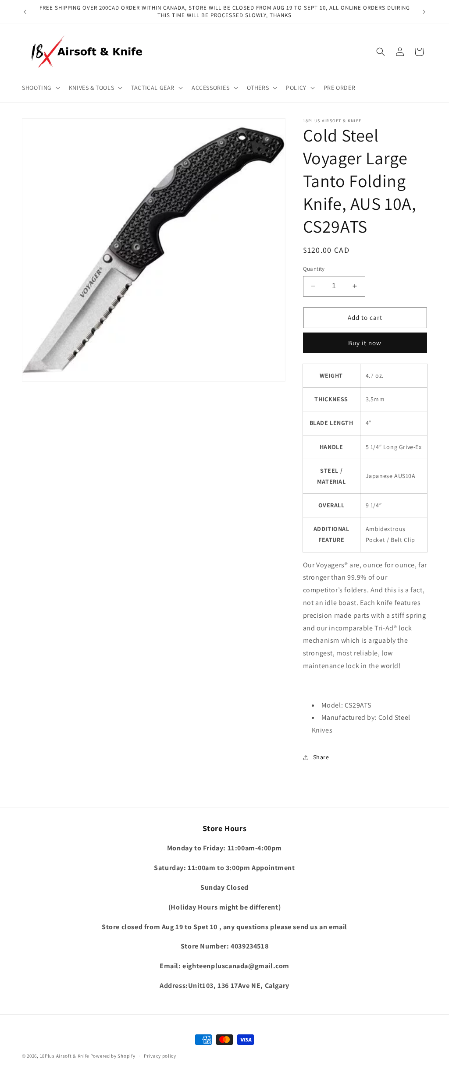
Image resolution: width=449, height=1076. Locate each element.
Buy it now (364, 343)
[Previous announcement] (25, 12)
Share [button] (321, 757)
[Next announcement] (424, 12)
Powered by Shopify (112, 1056)
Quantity (314, 269)
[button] (40, 87)
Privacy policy (160, 1056)
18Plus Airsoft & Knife (64, 1056)
